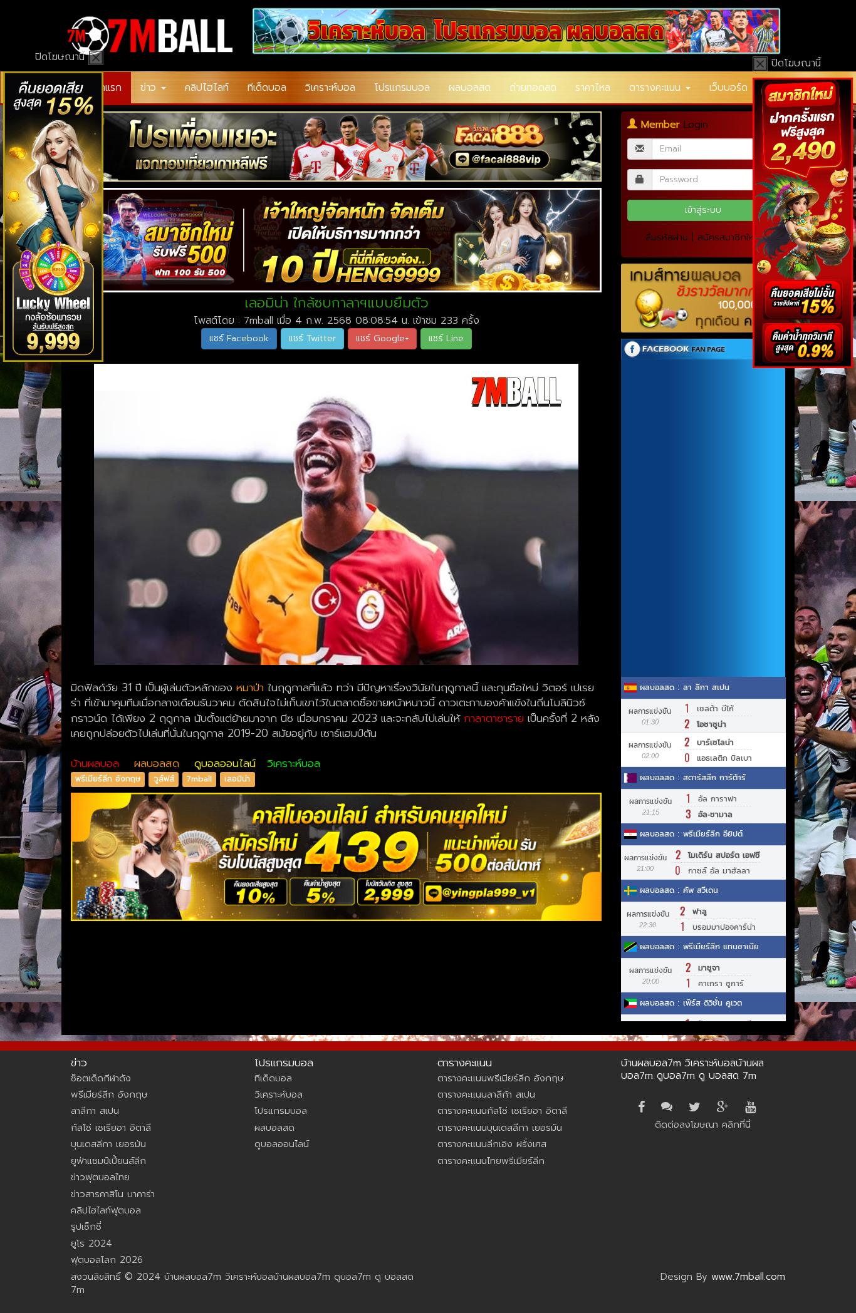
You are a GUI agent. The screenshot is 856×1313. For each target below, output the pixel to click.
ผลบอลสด (470, 87)
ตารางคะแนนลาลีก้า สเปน (486, 1094)
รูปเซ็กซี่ (86, 1226)
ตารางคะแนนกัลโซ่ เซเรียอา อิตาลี (502, 1111)
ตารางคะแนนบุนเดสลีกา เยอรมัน (499, 1128)
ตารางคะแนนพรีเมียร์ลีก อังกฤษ (500, 1078)
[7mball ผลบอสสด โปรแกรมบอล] (517, 31)
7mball (199, 779)
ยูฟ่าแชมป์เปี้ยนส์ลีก (108, 1161)
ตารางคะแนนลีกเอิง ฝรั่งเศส (491, 1144)
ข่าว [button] (150, 87)
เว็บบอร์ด (728, 87)
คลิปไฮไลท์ (207, 87)
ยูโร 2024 (91, 1243)
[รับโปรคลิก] (336, 857)
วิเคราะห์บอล (330, 87)
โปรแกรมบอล (402, 87)
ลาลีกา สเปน (95, 1111)
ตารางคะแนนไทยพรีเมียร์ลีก (491, 1161)
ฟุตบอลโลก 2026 (107, 1260)
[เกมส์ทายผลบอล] (703, 298)
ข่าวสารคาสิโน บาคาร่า (113, 1194)
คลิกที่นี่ (736, 1124)
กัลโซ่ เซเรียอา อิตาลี (111, 1128)
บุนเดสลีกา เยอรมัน (108, 1144)
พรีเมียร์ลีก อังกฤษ (107, 779)
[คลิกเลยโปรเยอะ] (336, 146)
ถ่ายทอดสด (532, 87)
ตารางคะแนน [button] (656, 87)
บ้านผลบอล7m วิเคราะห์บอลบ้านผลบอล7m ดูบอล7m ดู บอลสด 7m (692, 1069)
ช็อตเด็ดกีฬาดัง (101, 1078)
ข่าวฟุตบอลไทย (100, 1177)
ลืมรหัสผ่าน (666, 237)
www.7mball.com (748, 1277)
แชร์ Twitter (312, 338)
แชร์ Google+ (382, 338)
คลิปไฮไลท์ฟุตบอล (106, 1210)
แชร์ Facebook (239, 338)
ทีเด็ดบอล (267, 87)
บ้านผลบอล (95, 763)
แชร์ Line (446, 338)
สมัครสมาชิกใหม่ (728, 237)
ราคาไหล (592, 87)
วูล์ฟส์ (164, 779)
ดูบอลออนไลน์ (225, 763)
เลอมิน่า (237, 779)
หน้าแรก (106, 87)
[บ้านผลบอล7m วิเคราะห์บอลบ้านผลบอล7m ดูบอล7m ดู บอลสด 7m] (150, 35)
